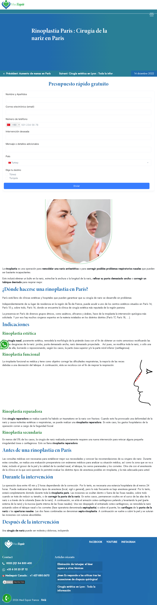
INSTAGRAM (128, 542)
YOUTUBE (111, 542)
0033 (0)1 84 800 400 (19, 563)
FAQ (43, 600)
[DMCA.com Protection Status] (13, 582)
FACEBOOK (95, 542)
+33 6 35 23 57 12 (17, 569)
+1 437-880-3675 (39, 575)
